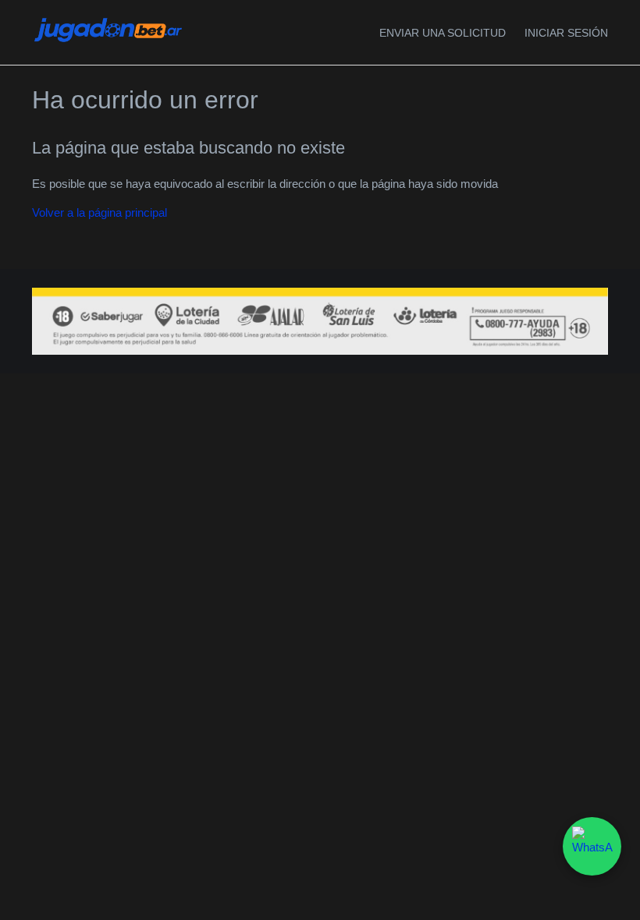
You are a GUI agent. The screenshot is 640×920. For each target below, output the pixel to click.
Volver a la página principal (99, 212)
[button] (566, 33)
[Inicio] (108, 41)
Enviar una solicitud (442, 33)
